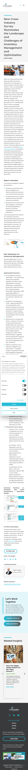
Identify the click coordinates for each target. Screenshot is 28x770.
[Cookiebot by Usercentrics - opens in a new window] (20, 356)
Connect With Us (13, 618)
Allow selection (14, 408)
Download (10, 551)
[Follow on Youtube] (18, 715)
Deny (14, 412)
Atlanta (14, 723)
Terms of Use (18, 767)
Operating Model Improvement (12, 584)
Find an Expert (12, 624)
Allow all (14, 404)
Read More (10, 687)
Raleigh (14, 725)
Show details (20, 400)
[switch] (24, 385)
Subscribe (14, 739)
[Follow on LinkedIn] (14, 715)
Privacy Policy (8, 767)
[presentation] (2, 674)
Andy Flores (11, 541)
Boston (14, 728)
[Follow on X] (10, 715)
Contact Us (14, 769)
